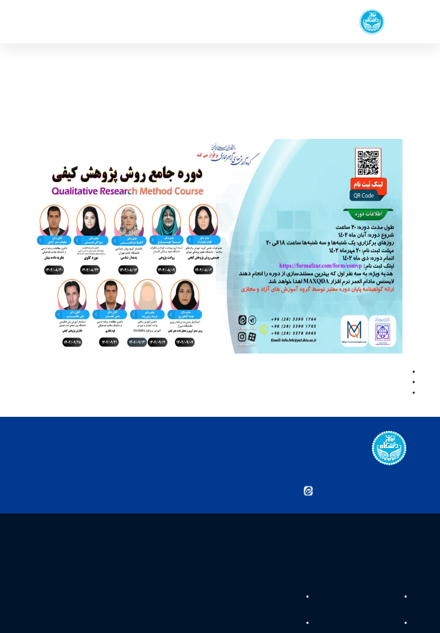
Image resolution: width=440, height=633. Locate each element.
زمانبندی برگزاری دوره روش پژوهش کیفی (347, 393)
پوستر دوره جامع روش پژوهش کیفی (354, 372)
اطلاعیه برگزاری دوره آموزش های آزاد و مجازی (341, 382)
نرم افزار (285, 623)
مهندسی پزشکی (273, 597)
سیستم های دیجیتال (367, 623)
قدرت (389, 597)
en (56, 21)
